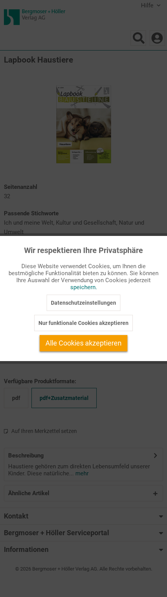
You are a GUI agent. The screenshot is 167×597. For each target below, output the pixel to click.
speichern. (83, 287)
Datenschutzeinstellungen (83, 303)
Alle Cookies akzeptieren (83, 343)
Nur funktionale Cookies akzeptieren (83, 323)
